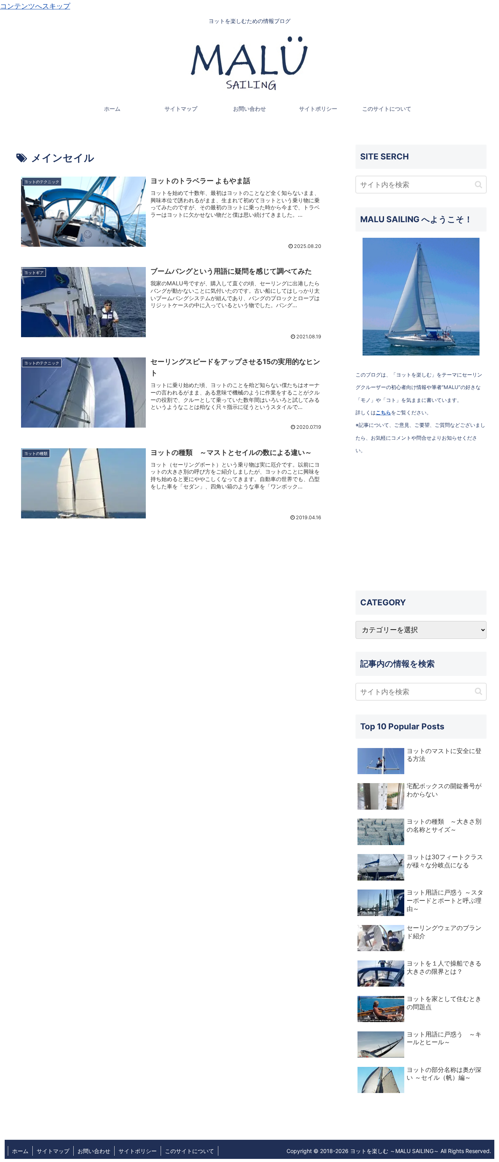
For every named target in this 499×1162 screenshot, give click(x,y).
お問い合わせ (94, 1151)
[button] (478, 184)
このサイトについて (189, 1151)
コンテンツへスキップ (35, 6)
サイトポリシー (138, 1151)
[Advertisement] (421, 523)
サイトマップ (53, 1151)
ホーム (20, 1151)
